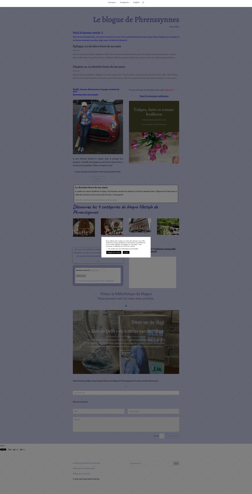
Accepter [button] (126, 252)
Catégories (124, 3)
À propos (111, 3)
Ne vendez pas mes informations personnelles (123, 249)
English (136, 3)
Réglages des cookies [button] (113, 252)
